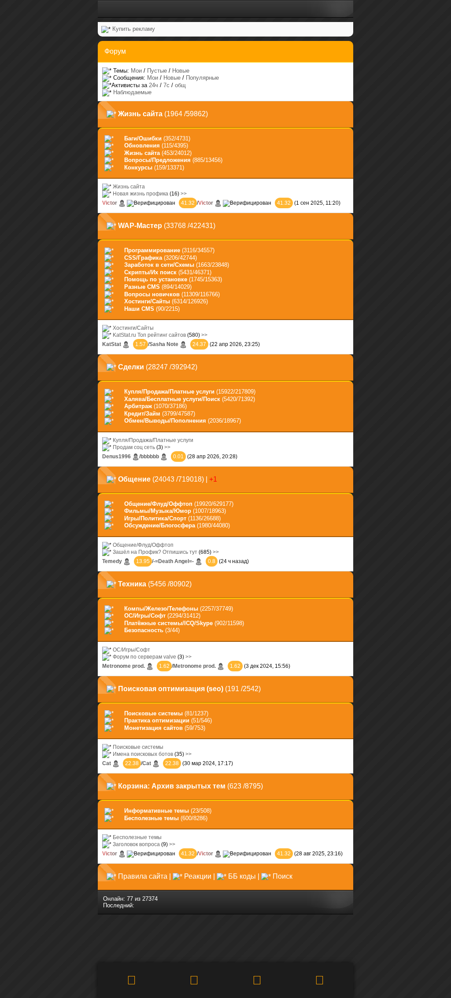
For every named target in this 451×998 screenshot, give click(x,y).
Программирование (152, 250)
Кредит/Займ (142, 413)
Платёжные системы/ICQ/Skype (168, 623)
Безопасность (143, 630)
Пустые (157, 70)
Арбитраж (138, 406)
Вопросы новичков (152, 294)
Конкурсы (138, 167)
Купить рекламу (133, 29)
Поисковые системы (153, 713)
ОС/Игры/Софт (145, 615)
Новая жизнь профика (140, 193)
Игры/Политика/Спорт (155, 518)
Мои (136, 70)
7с (166, 85)
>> (184, 193)
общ (180, 85)
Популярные (202, 77)
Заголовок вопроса (136, 844)
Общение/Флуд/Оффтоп (158, 504)
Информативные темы (156, 810)
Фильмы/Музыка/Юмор (157, 511)
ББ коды (242, 876)
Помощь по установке (155, 279)
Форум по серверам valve (144, 656)
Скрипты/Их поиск (150, 272)
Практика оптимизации (156, 720)
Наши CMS (139, 309)
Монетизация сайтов (153, 728)
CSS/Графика (143, 257)
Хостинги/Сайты (147, 301)
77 (130, 898)
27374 (150, 898)
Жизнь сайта (142, 153)
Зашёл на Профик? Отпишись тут (155, 552)
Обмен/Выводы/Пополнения (165, 420)
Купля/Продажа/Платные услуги (169, 391)
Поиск (282, 876)
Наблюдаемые (132, 92)
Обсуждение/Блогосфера (159, 525)
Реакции (197, 876)
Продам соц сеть (134, 447)
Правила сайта (142, 876)
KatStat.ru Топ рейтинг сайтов (149, 335)
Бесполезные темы (151, 818)
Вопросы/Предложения (157, 160)
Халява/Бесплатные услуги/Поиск (172, 399)
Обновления (142, 145)
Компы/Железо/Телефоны (161, 608)
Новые (180, 70)
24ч (153, 85)
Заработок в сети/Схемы (159, 264)
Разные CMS (142, 287)
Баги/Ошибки (143, 138)
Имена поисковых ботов (143, 754)
